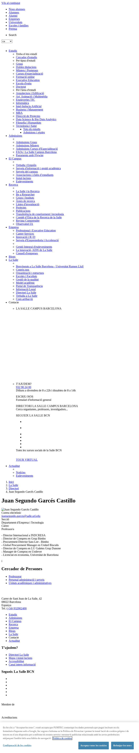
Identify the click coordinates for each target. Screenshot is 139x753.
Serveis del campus (27, 171)
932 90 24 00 (23, 387)
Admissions (15, 135)
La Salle (13, 259)
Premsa (13, 28)
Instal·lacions (23, 178)
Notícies (20, 472)
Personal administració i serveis (26, 579)
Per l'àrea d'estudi (26, 89)
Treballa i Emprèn (26, 165)
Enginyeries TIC (25, 99)
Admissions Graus (26, 142)
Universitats (15, 22)
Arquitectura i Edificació (30, 93)
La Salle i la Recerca (27, 191)
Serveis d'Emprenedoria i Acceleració (37, 240)
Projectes (21, 207)
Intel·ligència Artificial (28, 106)
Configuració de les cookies (17, 745)
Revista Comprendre (27, 220)
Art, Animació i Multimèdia (31, 96)
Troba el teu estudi (26, 54)
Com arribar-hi (24, 299)
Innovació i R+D (25, 237)
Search (12, 34)
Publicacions (23, 210)
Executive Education (28, 80)
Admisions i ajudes (34, 132)
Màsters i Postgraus (27, 70)
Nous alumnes (17, 9)
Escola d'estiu (23, 83)
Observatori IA (24, 223)
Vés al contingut (10, 3)
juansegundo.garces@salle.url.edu (20, 516)
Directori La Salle (26, 292)
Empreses (14, 19)
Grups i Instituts (25, 197)
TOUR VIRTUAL (27, 459)
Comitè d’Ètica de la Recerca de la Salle (39, 217)
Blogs (12, 256)
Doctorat (21, 86)
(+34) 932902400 (17, 608)
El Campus (15, 158)
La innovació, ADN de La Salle (34, 250)
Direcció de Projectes (28, 116)
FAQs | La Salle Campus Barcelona (36, 152)
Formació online (25, 76)
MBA (19, 112)
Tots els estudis (31, 129)
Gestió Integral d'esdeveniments (34, 246)
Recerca (13, 184)
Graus (19, 63)
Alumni (13, 15)
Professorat (15, 576)
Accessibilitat (16, 661)
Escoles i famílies (18, 25)
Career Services (25, 233)
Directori (14, 488)
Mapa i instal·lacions (20, 658)
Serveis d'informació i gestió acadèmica (38, 168)
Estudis (13, 50)
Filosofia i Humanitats (28, 122)
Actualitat (14, 465)
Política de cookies (62, 738)
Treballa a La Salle (26, 295)
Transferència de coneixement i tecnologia (40, 214)
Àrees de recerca (25, 201)
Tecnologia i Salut (26, 125)
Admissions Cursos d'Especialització (37, 148)
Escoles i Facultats (26, 276)
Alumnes (14, 12)
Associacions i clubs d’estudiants (34, 174)
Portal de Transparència (29, 286)
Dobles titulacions (26, 67)
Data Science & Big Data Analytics (36, 119)
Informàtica (22, 103)
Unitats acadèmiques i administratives (30, 583)
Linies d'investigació (27, 204)
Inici (11, 481)
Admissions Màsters (27, 145)
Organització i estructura (30, 272)
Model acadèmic (25, 282)
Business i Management (29, 109)
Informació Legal (26, 289)
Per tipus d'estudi (25, 60)
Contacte (14, 302)
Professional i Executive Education (36, 230)
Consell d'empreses (27, 253)
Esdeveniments (24, 181)
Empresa (14, 227)
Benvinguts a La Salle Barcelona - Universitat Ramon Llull (49, 266)
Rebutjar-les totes (122, 745)
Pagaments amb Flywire (29, 155)
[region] (69, 737)
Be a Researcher (25, 194)
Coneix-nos (22, 269)
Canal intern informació (22, 664)
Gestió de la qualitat (27, 279)
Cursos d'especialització (29, 73)
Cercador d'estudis (26, 57)
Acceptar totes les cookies (93, 745)
